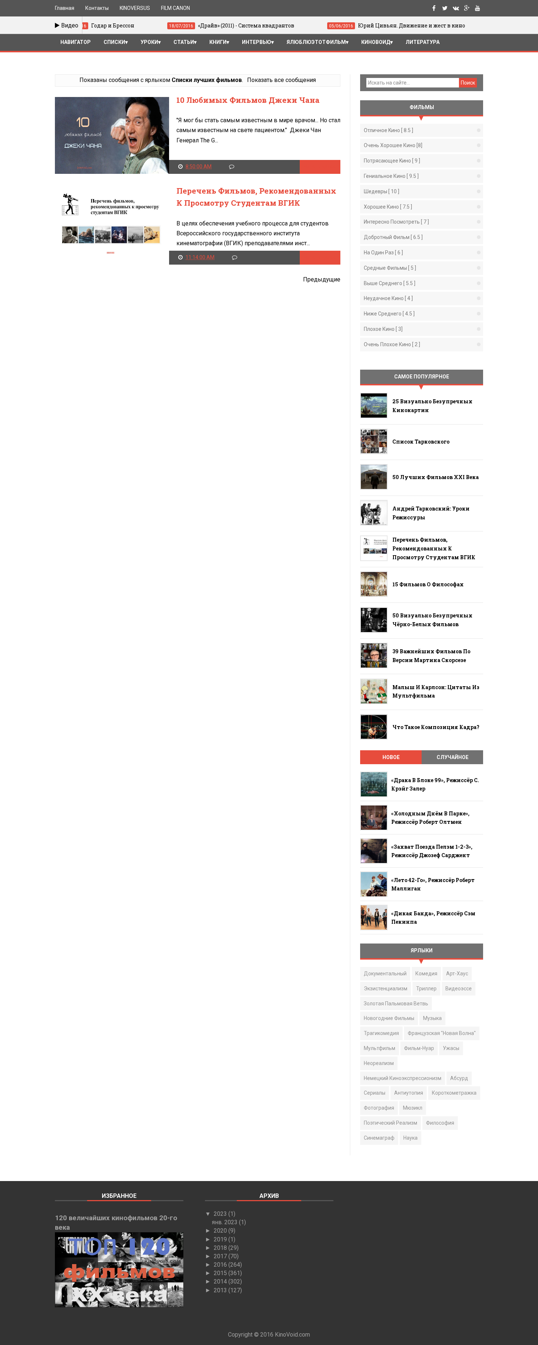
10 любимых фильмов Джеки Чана (248, 100)
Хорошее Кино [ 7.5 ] (388, 207)
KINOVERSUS (135, 8)
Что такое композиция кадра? (435, 727)
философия (440, 1123)
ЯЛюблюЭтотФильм (316, 42)
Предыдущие (321, 279)
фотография (379, 1108)
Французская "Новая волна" (442, 1033)
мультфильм (379, 1048)
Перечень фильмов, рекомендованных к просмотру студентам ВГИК (433, 548)
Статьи (183, 42)
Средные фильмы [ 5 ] (390, 268)
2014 (221, 1281)
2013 (221, 1290)
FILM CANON (175, 8)
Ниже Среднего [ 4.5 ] (389, 314)
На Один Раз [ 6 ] (383, 252)
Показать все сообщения (281, 79)
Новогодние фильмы (389, 1018)
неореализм (379, 1063)
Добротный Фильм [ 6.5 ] (393, 237)
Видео (69, 25)
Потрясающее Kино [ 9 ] (392, 161)
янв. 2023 (225, 1222)
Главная (64, 8)
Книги (218, 42)
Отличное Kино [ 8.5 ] (388, 130)
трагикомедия (381, 1033)
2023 (221, 1213)
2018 (221, 1247)
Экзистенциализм (385, 988)
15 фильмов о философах (428, 584)
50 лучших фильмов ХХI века (435, 477)
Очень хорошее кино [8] (393, 145)
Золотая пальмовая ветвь (396, 1003)
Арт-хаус (457, 973)
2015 (221, 1273)
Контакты (97, 8)
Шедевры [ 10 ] (381, 191)
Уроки (149, 42)
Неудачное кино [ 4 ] (388, 298)
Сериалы (374, 1093)
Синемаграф (379, 1138)
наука (410, 1138)
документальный (385, 973)
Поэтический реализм (390, 1123)
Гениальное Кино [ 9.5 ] (391, 176)
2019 (221, 1239)
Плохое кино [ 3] (383, 329)
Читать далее (320, 166)
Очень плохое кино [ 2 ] (392, 344)
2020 (221, 1230)
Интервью (256, 42)
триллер (426, 988)
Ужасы (451, 1048)
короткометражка (454, 1093)
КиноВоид (375, 42)
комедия (426, 973)
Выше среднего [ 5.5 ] (389, 283)
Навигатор (75, 42)
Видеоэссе (458, 988)
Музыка (432, 1018)
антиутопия (408, 1093)
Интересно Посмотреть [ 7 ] (396, 222)
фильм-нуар (419, 1048)
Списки (114, 42)
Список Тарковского (420, 441)
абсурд (459, 1078)
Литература (423, 42)
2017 (221, 1256)
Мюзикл (412, 1108)
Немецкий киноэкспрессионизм (402, 1078)
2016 (221, 1264)
